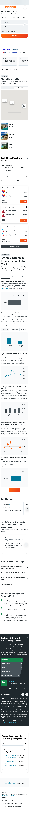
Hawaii (14, 783)
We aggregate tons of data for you (12, 803)
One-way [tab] (13, 176)
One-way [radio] (7, 87)
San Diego (23, 329)
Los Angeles (5, 329)
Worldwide (15, 782)
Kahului (11, 124)
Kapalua (11, 134)
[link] (14, 490)
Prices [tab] (5, 276)
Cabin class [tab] (6, 743)
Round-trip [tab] (5, 176)
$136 (2, 12)
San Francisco (14, 329)
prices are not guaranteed (8, 795)
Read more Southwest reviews (8, 722)
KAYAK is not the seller (8, 800)
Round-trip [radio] (21, 87)
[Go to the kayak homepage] (10, 7)
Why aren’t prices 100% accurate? (12, 806)
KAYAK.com (3, 782)
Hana (10, 144)
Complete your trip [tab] (17, 743)
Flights (9, 782)
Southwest (12, 681)
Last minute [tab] (21, 176)
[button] (3, 7)
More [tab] (23, 276)
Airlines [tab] (14, 276)
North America (23, 782)
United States (8, 783)
